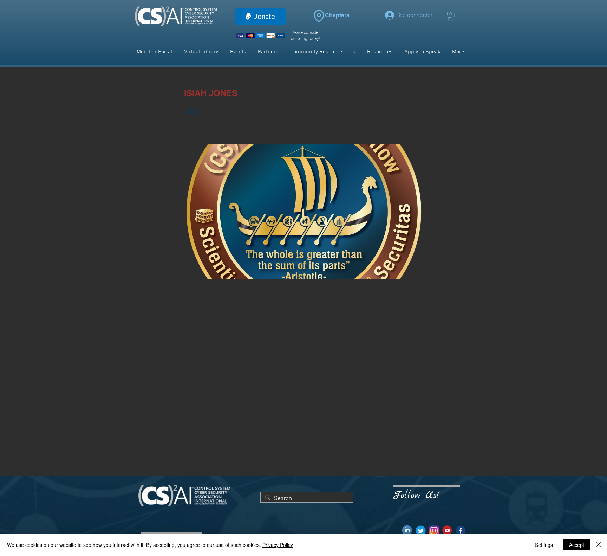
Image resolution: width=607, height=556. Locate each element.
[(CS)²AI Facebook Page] (460, 530)
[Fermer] (598, 544)
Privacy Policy (277, 544)
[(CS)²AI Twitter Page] (420, 530)
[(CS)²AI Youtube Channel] (447, 530)
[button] (451, 16)
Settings (544, 544)
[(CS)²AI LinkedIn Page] (407, 530)
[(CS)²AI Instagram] (434, 530)
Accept (576, 544)
